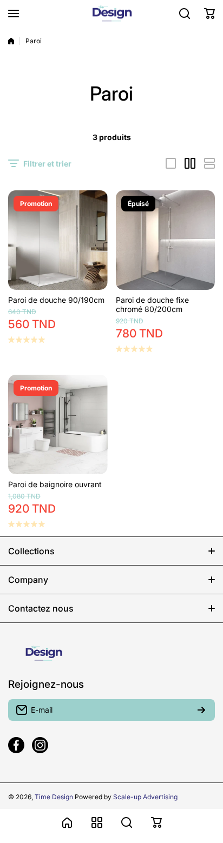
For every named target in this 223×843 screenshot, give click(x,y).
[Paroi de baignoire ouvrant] (58, 424)
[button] (209, 13)
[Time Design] (111, 13)
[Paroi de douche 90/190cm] (58, 240)
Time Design (54, 797)
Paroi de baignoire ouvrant (55, 484)
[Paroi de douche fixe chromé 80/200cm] (165, 240)
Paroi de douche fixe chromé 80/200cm (152, 304)
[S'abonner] (201, 710)
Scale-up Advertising (145, 797)
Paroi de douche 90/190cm (56, 299)
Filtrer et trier (47, 163)
